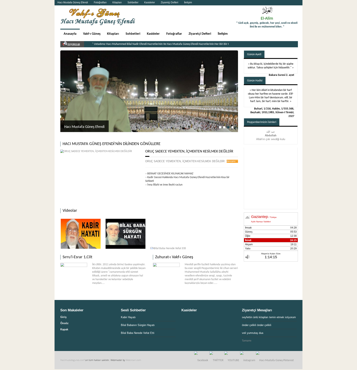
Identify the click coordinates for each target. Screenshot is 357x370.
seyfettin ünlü (250, 317)
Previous (229, 56)
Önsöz (64, 323)
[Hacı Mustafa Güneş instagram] (248, 360)
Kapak (64, 329)
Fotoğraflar (174, 34)
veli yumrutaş (250, 332)
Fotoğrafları (100, 2)
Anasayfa (70, 34)
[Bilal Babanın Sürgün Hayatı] (125, 233)
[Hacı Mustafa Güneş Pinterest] (275, 360)
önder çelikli (249, 325)
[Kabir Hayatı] (80, 233)
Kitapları (117, 2)
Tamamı (246, 340)
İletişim (188, 2)
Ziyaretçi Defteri (169, 2)
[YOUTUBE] (232, 360)
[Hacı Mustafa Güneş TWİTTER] (216, 360)
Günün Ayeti (254, 54)
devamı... (232, 161)
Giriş (63, 317)
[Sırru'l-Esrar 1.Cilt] (73, 266)
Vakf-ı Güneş (91, 34)
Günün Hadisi (254, 80)
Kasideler (149, 2)
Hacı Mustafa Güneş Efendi (72, 2)
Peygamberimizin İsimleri (261, 122)
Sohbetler (132, 2)
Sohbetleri (133, 34)
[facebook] (201, 360)
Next (233, 56)
